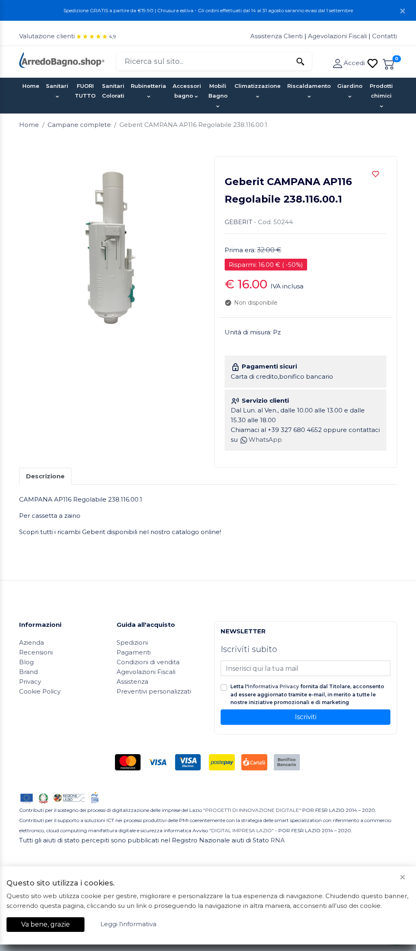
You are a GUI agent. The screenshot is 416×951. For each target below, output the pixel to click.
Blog (26, 662)
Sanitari (57, 86)
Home (30, 86)
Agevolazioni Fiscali (337, 36)
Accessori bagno (187, 91)
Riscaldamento (309, 86)
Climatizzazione (257, 86)
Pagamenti (134, 652)
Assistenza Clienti (277, 36)
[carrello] (389, 63)
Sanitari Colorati (113, 91)
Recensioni (36, 652)
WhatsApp (265, 439)
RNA (278, 840)
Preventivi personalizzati (154, 691)
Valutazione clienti (47, 36)
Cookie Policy (40, 691)
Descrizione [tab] (45, 476)
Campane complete (79, 125)
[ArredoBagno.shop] (61, 59)
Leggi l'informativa (128, 924)
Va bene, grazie (45, 924)
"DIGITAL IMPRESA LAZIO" (241, 830)
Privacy (30, 681)
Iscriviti (305, 717)
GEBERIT (238, 222)
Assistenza (132, 681)
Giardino (349, 86)
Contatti (384, 36)
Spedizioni (132, 642)
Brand (28, 672)
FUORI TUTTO (85, 91)
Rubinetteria (148, 86)
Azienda (31, 642)
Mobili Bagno (218, 91)
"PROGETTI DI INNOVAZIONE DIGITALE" (252, 810)
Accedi (355, 63)
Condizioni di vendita (148, 662)
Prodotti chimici (381, 91)
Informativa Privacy (273, 686)
